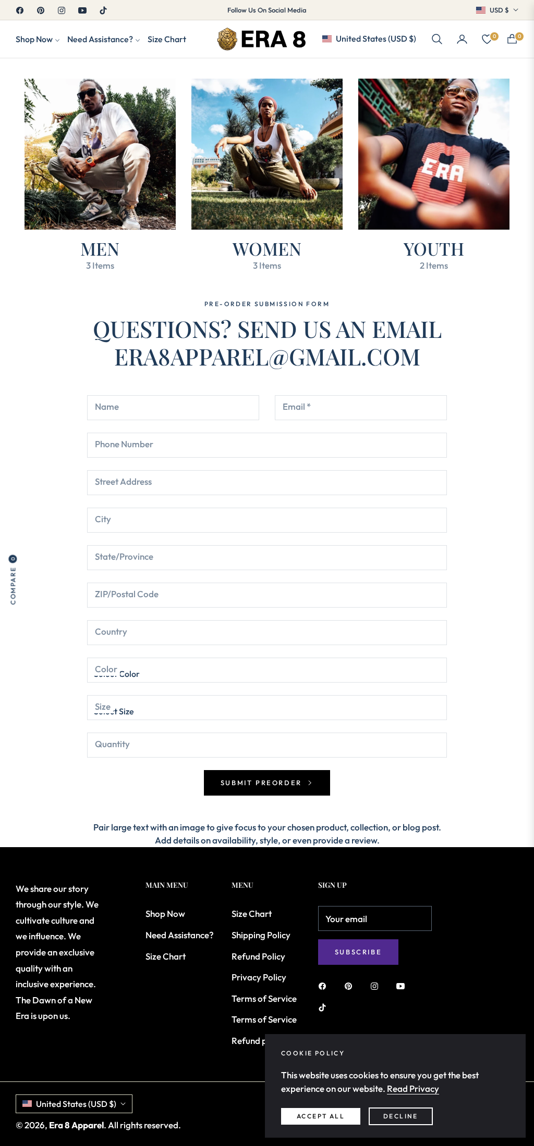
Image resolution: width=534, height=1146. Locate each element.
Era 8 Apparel (76, 1124)
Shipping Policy (261, 934)
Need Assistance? (179, 934)
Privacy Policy (259, 977)
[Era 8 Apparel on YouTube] (403, 985)
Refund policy (258, 1040)
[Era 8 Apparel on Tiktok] (325, 1007)
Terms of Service (264, 998)
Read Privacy (413, 1088)
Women (267, 248)
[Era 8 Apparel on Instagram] (377, 985)
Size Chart (165, 956)
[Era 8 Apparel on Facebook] (325, 985)
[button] (437, 39)
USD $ (499, 10)
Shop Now (165, 913)
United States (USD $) (376, 38)
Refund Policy (258, 956)
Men (99, 248)
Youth (434, 248)
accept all (321, 1116)
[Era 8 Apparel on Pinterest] (351, 985)
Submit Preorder (263, 782)
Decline (400, 1116)
